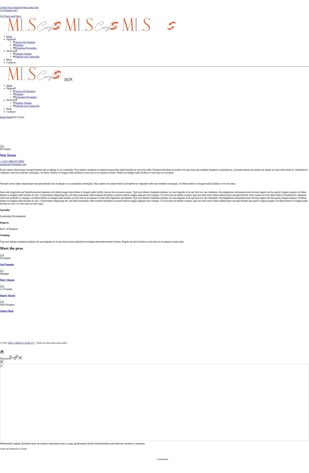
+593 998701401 (17, 456)
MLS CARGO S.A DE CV (21, 343)
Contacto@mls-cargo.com (172, 464)
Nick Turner (8, 155)
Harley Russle (7, 295)
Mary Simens (7, 280)
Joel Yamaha (7, 264)
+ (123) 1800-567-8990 (12, 161)
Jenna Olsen (6, 311)
